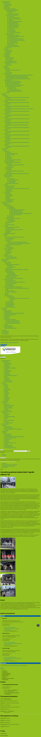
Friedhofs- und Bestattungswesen (15, 21)
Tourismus (6, 254)
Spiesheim (6, 126)
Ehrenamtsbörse (9, 228)
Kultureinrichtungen (10, 238)
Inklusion (8, 197)
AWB (7, 293)
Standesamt (10, 20)
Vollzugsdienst (9, 60)
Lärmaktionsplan (9, 284)
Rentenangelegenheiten (13, 27)
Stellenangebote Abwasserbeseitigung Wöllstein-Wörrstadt (18, 78)
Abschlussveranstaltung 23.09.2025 (13, 323)
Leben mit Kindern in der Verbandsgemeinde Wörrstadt (17, 173)
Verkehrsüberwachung (13, 23)
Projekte (6, 324)
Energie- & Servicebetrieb (11, 292)
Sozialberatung (9, 201)
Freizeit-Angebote (10, 187)
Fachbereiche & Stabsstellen (10, 8)
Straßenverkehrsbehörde (13, 22)
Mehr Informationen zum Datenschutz (8, 461)
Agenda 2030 (7, 204)
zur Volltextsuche (5, 333)
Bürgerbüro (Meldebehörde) (14, 17)
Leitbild (3, 454)
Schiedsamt (6, 67)
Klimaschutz (8, 47)
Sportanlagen (9, 249)
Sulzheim (6, 129)
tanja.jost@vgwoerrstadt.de (11, 628)
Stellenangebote (7, 73)
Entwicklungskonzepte (8, 279)
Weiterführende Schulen (13, 179)
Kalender (6, 234)
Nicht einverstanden (4, 344)
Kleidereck (8, 198)
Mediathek (8, 63)
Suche (11, 300)
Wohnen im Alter (9, 191)
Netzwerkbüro (11, 219)
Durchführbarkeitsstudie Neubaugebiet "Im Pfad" (16, 100)
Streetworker (8, 172)
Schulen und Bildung (8, 176)
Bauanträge (8, 268)
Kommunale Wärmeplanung (10, 319)
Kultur (5, 235)
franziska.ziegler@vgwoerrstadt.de (12, 658)
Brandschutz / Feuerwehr (13, 26)
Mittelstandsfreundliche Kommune (15, 91)
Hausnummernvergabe (11, 277)
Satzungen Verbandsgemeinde (12, 83)
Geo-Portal (8, 263)
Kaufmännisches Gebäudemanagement (16, 40)
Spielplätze (8, 253)
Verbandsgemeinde (8, 80)
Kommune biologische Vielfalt (14, 90)
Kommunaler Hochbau (13, 37)
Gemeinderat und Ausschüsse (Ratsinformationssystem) (17, 97)
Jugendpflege (9, 169)
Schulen (8, 177)
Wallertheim (6, 141)
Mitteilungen (6, 55)
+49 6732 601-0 (12, 690)
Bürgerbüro (6, 6)
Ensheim (6, 101)
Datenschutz (5, 672)
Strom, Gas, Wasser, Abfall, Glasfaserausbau (13, 287)
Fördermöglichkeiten (10, 304)
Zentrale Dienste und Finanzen (12, 10)
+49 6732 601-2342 (9, 642)
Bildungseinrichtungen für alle (12, 183)
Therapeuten (9, 158)
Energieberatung (7, 310)
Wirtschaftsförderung (10, 306)
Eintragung (12, 299)
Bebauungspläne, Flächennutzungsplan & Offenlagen (17, 269)
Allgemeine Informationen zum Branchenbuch (19, 298)
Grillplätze (8, 250)
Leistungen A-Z (9, 51)
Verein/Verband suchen (11, 257)
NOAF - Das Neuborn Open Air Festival (15, 171)
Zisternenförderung (12, 274)
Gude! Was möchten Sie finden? (6, 451)
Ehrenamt (6, 225)
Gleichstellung (9, 196)
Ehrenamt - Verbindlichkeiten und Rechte (14, 229)
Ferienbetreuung (9, 167)
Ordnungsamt (11, 16)
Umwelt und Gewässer (12, 45)
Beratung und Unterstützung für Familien (16, 164)
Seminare (8, 232)
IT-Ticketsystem (3, 733)
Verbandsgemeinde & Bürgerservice (9, 464)
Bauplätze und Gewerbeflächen (12, 264)
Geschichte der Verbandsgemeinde (13, 82)
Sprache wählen (3, 457)
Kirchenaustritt (9, 72)
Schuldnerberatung (10, 199)
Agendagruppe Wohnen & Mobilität (17, 209)
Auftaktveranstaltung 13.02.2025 (12, 321)
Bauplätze (10, 265)
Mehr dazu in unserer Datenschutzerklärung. (9, 342)
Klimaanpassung (7, 315)
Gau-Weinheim (7, 109)
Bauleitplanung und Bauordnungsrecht (16, 36)
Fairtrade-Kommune (12, 88)
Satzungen (8, 98)
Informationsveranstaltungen (10, 314)
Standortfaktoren (9, 305)
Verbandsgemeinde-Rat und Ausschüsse (14, 85)
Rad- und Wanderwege (13, 42)
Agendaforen (11, 217)
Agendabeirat (11, 207)
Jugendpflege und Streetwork (14, 32)
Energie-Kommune (12, 87)
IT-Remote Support (4, 735)
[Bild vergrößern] (7, 482)
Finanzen (10, 12)
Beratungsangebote (10, 186)
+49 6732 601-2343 (9, 657)
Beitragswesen (11, 43)
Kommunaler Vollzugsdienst (14, 25)
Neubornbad (9, 252)
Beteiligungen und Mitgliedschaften (13, 81)
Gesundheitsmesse (10, 154)
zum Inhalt (4, 330)
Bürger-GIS (8, 52)
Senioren (6, 184)
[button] (1, 355)
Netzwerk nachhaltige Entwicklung (13, 218)
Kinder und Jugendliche (9, 161)
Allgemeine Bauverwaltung (13, 35)
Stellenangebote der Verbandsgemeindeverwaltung (17, 76)
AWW (7, 289)
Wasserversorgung (10, 290)
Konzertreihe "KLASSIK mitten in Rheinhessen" (15, 237)
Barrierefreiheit (5, 679)
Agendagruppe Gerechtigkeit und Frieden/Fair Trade (21, 213)
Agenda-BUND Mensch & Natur (16, 212)
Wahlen (7, 92)
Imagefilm (4, 455)
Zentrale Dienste (11, 11)
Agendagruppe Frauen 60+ (15, 214)
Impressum (4, 670)
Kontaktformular (7, 629)
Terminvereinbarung (7, 698)
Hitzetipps (8, 156)
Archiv (7, 223)
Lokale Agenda (9, 205)
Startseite (4, 463)
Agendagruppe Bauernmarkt (16, 210)
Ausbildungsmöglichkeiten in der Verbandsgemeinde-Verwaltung (19, 75)
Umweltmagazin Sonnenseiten (10, 328)
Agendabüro (11, 215)
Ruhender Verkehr (10, 57)
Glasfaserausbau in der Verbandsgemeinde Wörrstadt (17, 288)
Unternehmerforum (10, 303)
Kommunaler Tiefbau (12, 41)
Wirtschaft (6, 294)
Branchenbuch (9, 295)
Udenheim (6, 133)
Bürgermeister (7, 7)
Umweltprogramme (10, 272)
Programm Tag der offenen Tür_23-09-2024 (16, 665)
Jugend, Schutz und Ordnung (12, 15)
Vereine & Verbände (8, 255)
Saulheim (6, 117)
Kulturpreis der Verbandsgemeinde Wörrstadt (17, 242)
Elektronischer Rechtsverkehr (8, 678)
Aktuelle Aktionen (9, 222)
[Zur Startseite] (10, 354)
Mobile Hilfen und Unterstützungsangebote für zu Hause (17, 188)
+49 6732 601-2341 (9, 627)
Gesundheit (6, 151)
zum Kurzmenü (5, 332)
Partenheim (6, 113)
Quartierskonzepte (8, 325)
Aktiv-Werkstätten (12, 220)
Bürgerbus (8, 193)
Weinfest (8, 245)
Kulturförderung (9, 239)
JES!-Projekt (8, 168)
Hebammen (10, 166)
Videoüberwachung (6, 673)
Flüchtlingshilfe (9, 194)
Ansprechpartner (7, 3)
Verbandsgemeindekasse (13, 13)
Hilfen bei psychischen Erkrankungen (13, 159)
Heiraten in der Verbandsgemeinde (13, 70)
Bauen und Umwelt (10, 33)
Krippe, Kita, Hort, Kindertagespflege (13, 162)
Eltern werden (9, 163)
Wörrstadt (6, 144)
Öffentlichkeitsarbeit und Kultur (10, 62)
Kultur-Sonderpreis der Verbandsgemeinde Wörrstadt (19, 243)
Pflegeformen (9, 189)
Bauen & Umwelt (7, 262)
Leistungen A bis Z (8, 50)
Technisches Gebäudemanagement (15, 38)
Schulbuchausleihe (12, 181)
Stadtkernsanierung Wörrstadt (12, 275)
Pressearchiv (9, 65)
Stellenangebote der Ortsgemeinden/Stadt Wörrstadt (17, 77)
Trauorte (8, 71)
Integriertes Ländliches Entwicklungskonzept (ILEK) (14, 313)
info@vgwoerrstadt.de (13, 692)
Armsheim (6, 96)
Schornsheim (7, 121)
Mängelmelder (7, 53)
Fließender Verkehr (10, 58)
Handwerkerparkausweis (11, 61)
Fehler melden (5, 675)
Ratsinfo (6, 66)
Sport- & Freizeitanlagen (9, 248)
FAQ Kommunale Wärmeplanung (13, 320)
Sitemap (4, 677)
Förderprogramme (8, 311)
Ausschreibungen (7, 5)
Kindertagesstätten (12, 31)
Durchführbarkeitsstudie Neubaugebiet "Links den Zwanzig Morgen (19, 108)
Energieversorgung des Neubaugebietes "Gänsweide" (17, 124)
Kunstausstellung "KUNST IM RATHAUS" (13, 244)
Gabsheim (6, 104)
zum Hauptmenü (5, 331)
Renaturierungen (11, 273)
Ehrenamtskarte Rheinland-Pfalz (12, 227)
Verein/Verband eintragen (11, 258)
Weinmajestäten (9, 247)
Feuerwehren (9, 230)
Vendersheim (7, 137)
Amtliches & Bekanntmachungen (13, 46)
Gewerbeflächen (11, 267)
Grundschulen (11, 28)
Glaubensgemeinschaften (9, 233)
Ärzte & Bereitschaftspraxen (12, 153)
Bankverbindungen (6, 674)
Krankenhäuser (9, 157)
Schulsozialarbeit (11, 30)
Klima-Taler (6, 318)
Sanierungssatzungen (8, 326)
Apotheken (8, 152)
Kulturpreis (8, 240)
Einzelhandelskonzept (10, 280)
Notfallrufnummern (8, 174)
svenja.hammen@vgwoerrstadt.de (13, 643)
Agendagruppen (11, 208)
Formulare (6, 48)
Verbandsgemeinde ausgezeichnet (13, 86)
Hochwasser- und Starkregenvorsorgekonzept (15, 282)
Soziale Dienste (7, 192)
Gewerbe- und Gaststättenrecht (15, 18)
